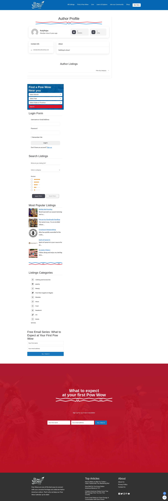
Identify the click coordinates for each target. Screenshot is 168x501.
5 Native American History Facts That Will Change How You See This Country (96, 492)
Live (92, 4)
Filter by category (101, 70)
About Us (121, 482)
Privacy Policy (122, 484)
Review (33, 176)
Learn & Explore (102, 4)
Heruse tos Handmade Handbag (49, 219)
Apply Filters (38, 196)
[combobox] (45, 170)
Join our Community (117, 4)
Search (32, 107)
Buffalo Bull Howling (45, 209)
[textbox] (36, 170)
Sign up (49, 147)
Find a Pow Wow (82, 4)
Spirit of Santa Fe (44, 240)
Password (34, 128)
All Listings (71, 4)
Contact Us (121, 487)
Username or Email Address (40, 120)
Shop (128, 4)
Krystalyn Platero (44, 250)
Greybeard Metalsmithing (47, 230)
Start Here (137, 5)
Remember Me (37, 137)
